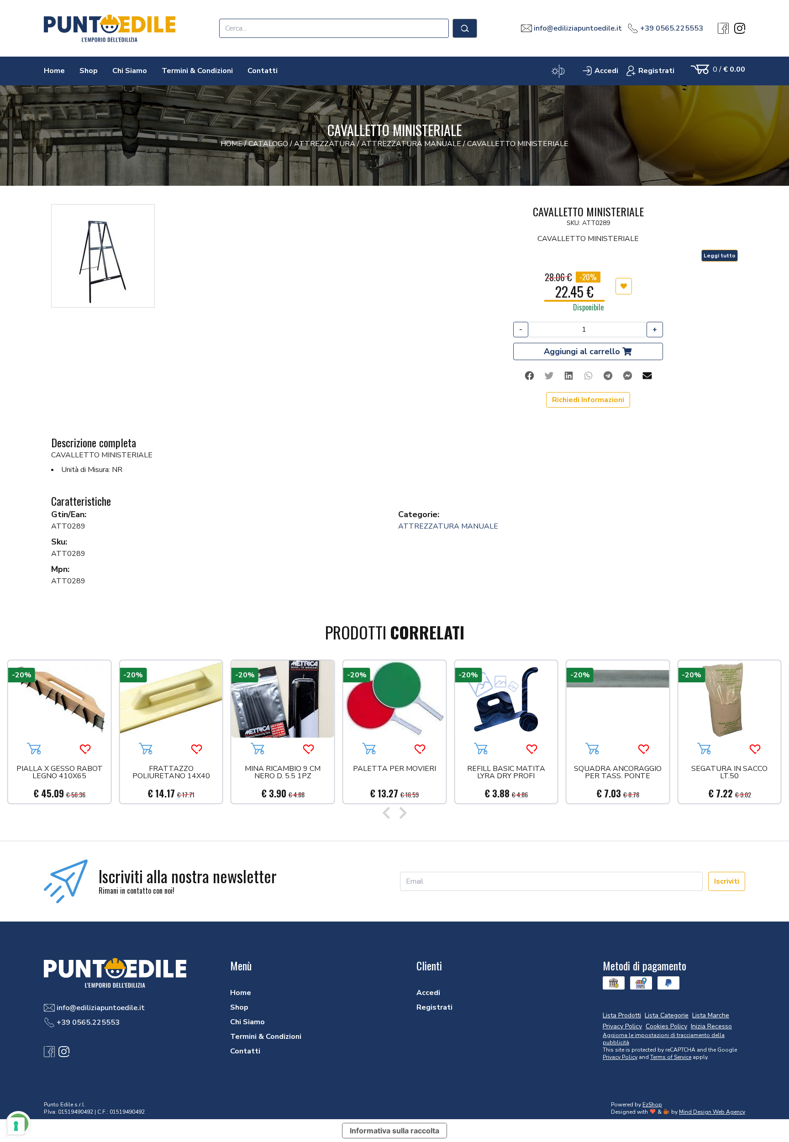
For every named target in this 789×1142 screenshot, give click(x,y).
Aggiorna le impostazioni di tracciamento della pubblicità (664, 1039)
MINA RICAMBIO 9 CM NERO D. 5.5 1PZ (283, 773)
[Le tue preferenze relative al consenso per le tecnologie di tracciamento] (16, 1126)
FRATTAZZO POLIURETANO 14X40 (171, 773)
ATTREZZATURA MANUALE (448, 526)
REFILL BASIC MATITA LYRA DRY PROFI (506, 773)
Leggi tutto (720, 255)
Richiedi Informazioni (588, 400)
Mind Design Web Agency (712, 1112)
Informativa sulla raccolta (394, 1130)
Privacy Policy (620, 1057)
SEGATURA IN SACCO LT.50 (729, 773)
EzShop (652, 1104)
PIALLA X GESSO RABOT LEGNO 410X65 (59, 773)
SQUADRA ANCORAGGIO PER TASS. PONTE (618, 773)
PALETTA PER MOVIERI (394, 769)
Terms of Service (670, 1057)
